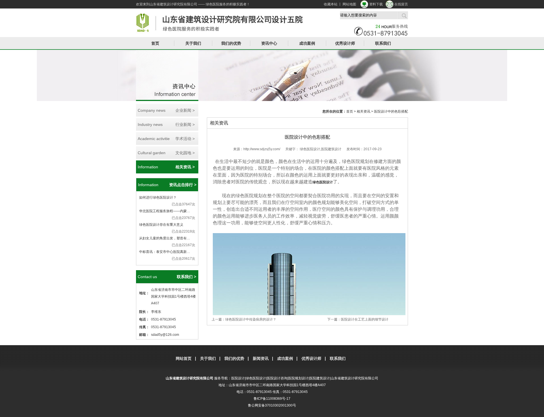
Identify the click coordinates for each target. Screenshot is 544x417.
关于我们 (208, 358)
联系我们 (383, 43)
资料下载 (376, 4)
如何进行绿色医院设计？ (158, 197)
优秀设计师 (345, 43)
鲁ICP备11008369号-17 (272, 399)
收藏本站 (330, 4)
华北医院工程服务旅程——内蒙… (164, 211)
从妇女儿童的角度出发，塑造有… (164, 238)
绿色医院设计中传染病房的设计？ (250, 319)
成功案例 (285, 358)
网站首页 (184, 358)
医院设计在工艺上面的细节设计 (364, 319)
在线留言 (401, 4)
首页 (155, 43)
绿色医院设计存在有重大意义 (161, 225)
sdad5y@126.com (165, 335)
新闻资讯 (261, 358)
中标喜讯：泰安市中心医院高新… (164, 252)
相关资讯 (363, 111)
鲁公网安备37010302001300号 (272, 405)
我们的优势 (231, 43)
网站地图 (349, 4)
